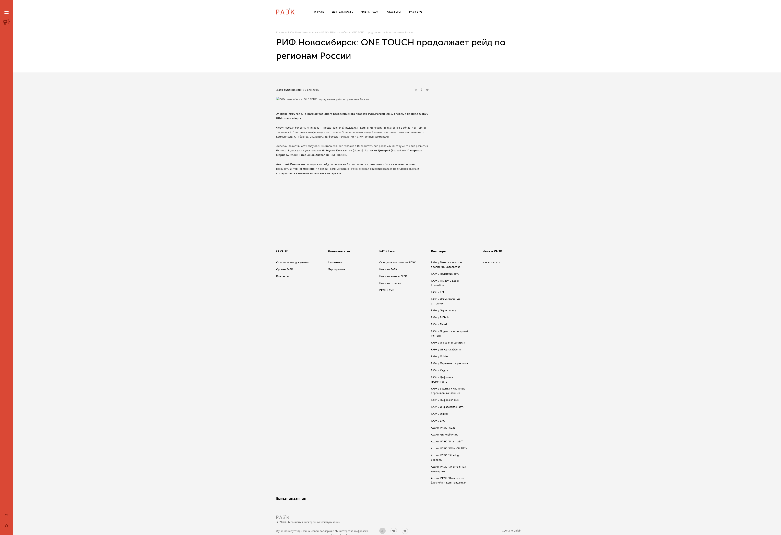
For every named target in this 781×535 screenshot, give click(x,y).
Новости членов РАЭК (315, 32)
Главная (281, 32)
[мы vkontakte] (393, 531)
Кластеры (438, 251)
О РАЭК (282, 251)
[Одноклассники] (422, 90)
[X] (427, 90)
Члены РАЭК (492, 251)
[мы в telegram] (405, 531)
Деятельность (339, 251)
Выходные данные (291, 499)
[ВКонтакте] (416, 90)
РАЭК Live (294, 32)
